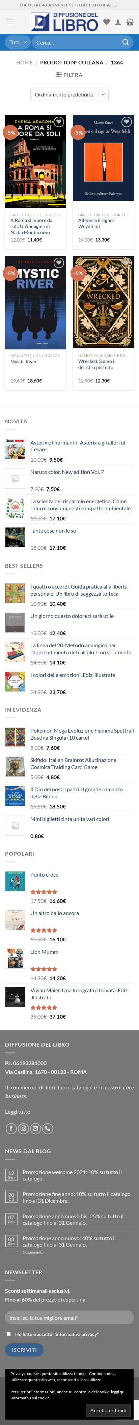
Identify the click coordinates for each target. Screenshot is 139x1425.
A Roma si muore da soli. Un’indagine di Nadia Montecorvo (31, 226)
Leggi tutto (17, 1111)
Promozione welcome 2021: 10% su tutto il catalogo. (72, 1175)
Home (24, 62)
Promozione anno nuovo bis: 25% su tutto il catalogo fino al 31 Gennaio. (73, 1219)
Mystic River (23, 361)
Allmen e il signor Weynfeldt (96, 223)
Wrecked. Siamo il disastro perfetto (97, 364)
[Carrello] (130, 22)
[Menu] (9, 21)
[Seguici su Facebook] (11, 1128)
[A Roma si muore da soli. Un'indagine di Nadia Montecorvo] (35, 161)
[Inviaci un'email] (35, 1128)
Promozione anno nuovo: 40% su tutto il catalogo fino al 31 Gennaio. (69, 1241)
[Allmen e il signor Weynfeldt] (103, 158)
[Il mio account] (118, 22)
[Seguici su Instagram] (23, 1128)
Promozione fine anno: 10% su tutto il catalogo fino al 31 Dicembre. (77, 1197)
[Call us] (47, 1128)
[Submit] (126, 42)
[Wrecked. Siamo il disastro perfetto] (103, 302)
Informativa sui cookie (30, 1397)
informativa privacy (76, 1334)
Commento (33, 1252)
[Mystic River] (35, 303)
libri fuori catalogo (68, 1087)
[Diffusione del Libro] (64, 21)
